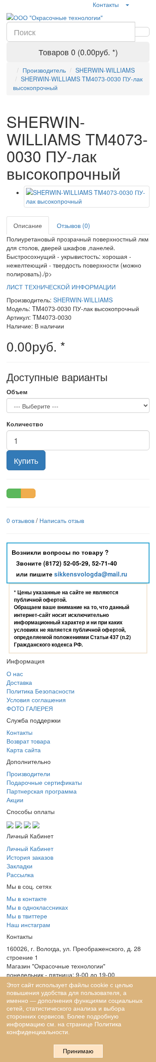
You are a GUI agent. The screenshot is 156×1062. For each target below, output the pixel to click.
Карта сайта (23, 749)
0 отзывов (20, 520)
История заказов (29, 857)
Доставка (19, 682)
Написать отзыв (61, 520)
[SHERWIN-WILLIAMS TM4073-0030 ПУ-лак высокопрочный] (87, 197)
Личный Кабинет (29, 848)
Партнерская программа (41, 791)
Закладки (19, 865)
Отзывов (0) (73, 225)
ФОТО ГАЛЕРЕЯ (29, 708)
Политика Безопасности (40, 691)
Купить (26, 460)
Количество (24, 423)
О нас (14, 673)
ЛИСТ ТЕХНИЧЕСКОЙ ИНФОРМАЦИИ (61, 286)
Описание (27, 225)
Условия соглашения (36, 699)
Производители (28, 773)
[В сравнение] (28, 493)
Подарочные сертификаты (44, 782)
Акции (14, 799)
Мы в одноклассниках (37, 907)
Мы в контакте (26, 898)
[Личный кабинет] (127, 4)
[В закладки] (13, 493)
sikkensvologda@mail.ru (90, 574)
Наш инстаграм (28, 924)
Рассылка (20, 874)
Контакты (106, 4)
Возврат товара (28, 741)
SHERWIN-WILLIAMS (105, 70)
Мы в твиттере (26, 915)
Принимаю (78, 1051)
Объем (16, 391)
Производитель (44, 70)
